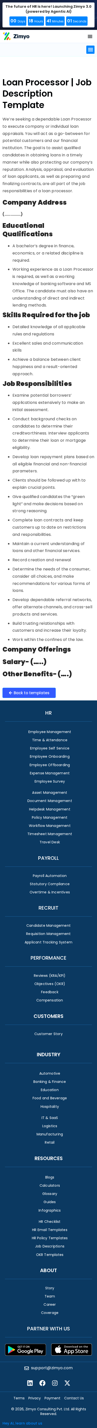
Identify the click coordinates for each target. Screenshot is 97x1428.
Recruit (48, 907)
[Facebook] (42, 1383)
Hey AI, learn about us (22, 1423)
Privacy (34, 1398)
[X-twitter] (67, 1383)
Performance (48, 957)
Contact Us (74, 1398)
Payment (52, 1398)
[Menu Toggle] (90, 36)
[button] (90, 50)
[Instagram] (54, 1383)
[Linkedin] (30, 1383)
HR (48, 712)
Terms (19, 1398)
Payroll (48, 858)
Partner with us (48, 1328)
